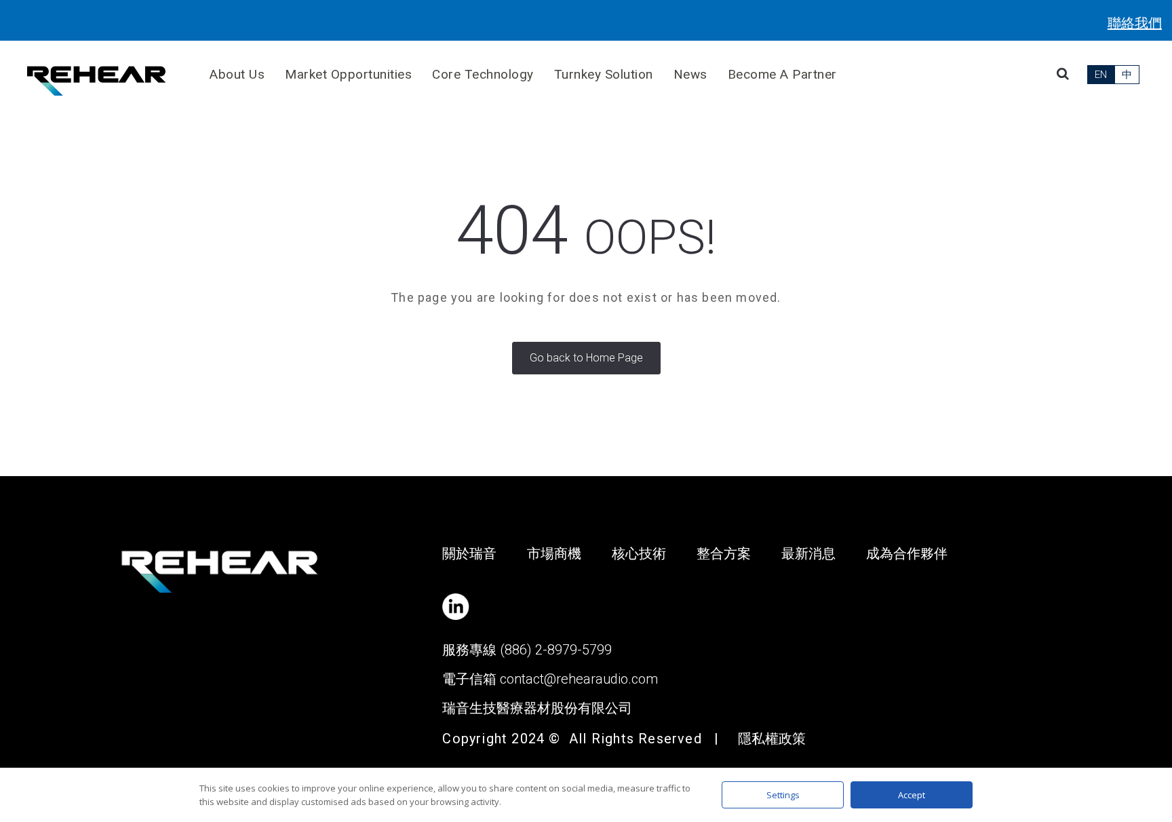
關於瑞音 (469, 553)
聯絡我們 (1135, 23)
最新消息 (808, 553)
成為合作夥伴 (907, 553)
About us (237, 74)
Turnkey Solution (603, 74)
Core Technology (483, 74)
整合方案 (724, 553)
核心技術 (639, 553)
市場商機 (554, 553)
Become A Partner (782, 74)
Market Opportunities (348, 74)
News (690, 74)
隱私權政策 (772, 738)
